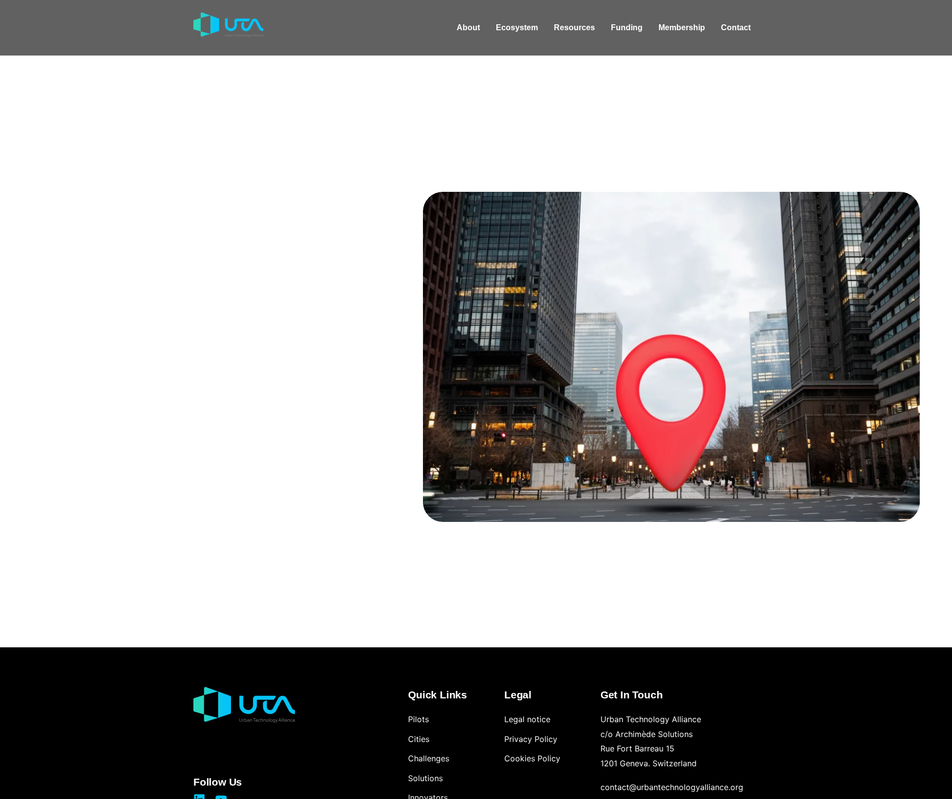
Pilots (418, 719)
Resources (574, 27)
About (468, 27)
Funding (627, 27)
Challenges (428, 758)
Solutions (425, 778)
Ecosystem (517, 27)
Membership (681, 27)
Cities (418, 739)
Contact (736, 27)
